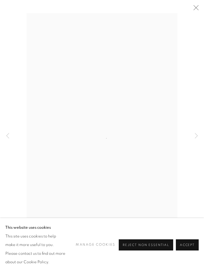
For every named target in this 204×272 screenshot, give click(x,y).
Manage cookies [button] (95, 244)
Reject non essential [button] (146, 245)
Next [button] (196, 136)
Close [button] (195, 9)
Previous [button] (7, 136)
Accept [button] (187, 245)
